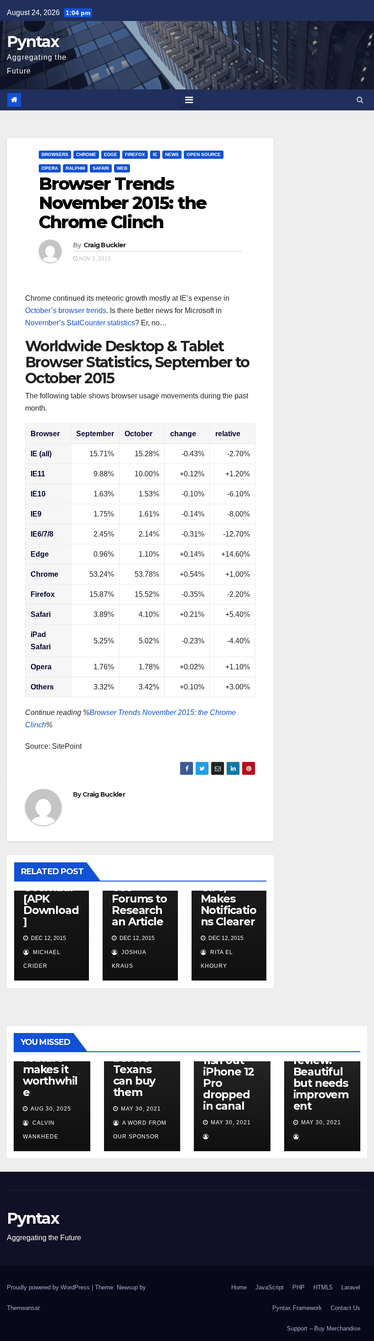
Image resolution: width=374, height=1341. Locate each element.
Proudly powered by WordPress (49, 1287)
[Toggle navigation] (189, 100)
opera (50, 168)
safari (101, 168)
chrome (86, 154)
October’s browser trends (65, 310)
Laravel (350, 1287)
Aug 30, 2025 (51, 1109)
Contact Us (345, 1307)
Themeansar (23, 1307)
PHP (298, 1287)
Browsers (55, 154)
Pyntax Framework (297, 1307)
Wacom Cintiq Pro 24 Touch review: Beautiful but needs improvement (320, 1065)
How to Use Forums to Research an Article (139, 898)
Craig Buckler (104, 245)
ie (155, 154)
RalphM (75, 168)
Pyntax (33, 41)
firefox (135, 154)
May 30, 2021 (141, 1109)
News (172, 154)
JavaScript (269, 1287)
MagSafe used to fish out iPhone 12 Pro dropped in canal (228, 1071)
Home (239, 1287)
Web (122, 168)
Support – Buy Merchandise (323, 1328)
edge (110, 154)
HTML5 (322, 1287)
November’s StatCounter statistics (80, 323)
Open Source (204, 154)
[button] (360, 100)
